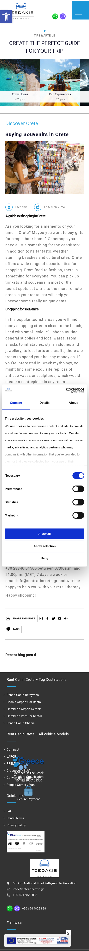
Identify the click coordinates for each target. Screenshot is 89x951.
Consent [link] (16, 402)
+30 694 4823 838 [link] (25, 895)
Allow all (44, 534)
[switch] (78, 489)
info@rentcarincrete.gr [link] (28, 889)
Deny (44, 558)
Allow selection (45, 546)
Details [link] (44, 402)
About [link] (73, 402)
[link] (6, 16)
